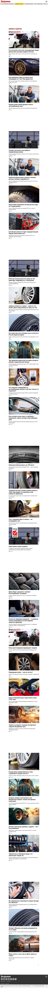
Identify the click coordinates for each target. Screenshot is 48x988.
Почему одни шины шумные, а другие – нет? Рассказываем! (23, 827)
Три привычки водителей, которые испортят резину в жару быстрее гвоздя (23, 361)
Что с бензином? (38, 4)
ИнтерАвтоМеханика (8, 4)
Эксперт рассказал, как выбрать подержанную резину (19, 151)
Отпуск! (46, 4)
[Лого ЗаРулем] (5, 2)
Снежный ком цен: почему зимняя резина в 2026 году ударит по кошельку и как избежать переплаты (23, 492)
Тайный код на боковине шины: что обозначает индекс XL (21, 854)
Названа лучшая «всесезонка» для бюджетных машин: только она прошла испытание (22, 799)
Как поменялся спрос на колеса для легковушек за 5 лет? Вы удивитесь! (21, 78)
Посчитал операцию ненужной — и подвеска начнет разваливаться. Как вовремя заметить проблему (23, 620)
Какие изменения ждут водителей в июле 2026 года (23, 698)
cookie (31, 985)
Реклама (8, 981)
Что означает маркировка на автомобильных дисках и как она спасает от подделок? (24, 389)
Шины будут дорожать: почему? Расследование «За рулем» (19, 592)
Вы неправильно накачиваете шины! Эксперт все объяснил (24, 901)
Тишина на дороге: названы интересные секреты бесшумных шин (22, 726)
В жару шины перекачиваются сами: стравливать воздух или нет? (21, 772)
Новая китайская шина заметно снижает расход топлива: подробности (22, 178)
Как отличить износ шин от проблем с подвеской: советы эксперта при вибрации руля (23, 418)
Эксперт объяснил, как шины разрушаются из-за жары (23, 929)
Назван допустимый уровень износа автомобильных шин (21, 105)
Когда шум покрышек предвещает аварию (23, 648)
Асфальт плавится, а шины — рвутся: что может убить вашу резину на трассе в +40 (23, 307)
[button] (46, 985)
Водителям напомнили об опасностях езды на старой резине (23, 205)
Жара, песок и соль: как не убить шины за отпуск (23, 955)
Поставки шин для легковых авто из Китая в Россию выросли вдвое (24, 334)
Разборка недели (29, 4)
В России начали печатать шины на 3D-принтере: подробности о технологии (22, 279)
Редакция (3, 981)
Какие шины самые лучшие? (18, 546)
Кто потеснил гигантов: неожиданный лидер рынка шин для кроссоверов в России (24, 51)
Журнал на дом (19, 4)
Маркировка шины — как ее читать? (21, 672)
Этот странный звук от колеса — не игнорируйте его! (20, 520)
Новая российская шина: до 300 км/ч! (21, 465)
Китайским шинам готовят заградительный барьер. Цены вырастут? (23, 232)
